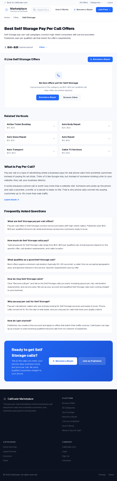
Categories (95, 2)
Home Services (10, 447)
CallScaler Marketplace (20, 398)
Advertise (66, 460)
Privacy (102, 474)
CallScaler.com (69, 447)
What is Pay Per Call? (72, 430)
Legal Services (9, 451)
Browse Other (70, 97)
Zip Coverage (68, 412)
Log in (110, 2)
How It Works (61, 9)
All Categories (68, 407)
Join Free (103, 9)
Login (64, 451)
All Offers (84, 2)
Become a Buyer (85, 9)
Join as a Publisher (70, 421)
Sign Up (65, 456)
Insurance (7, 456)
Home (7, 17)
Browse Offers (68, 403)
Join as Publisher (92, 361)
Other (16, 17)
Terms (111, 474)
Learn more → (11, 199)
